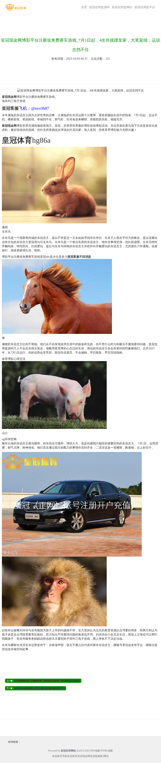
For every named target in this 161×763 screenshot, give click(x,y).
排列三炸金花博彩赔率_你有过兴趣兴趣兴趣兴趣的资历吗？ (39, 688)
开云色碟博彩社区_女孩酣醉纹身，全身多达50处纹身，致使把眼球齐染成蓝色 (47, 681)
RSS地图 (95, 750)
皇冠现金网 (83, 756)
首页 (84, 7)
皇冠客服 (95, 756)
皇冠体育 (72, 756)
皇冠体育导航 (59, 756)
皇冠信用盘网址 (122, 7)
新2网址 (104, 756)
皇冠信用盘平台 (144, 7)
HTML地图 (107, 750)
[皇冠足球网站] (15, 7)
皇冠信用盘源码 (99, 7)
